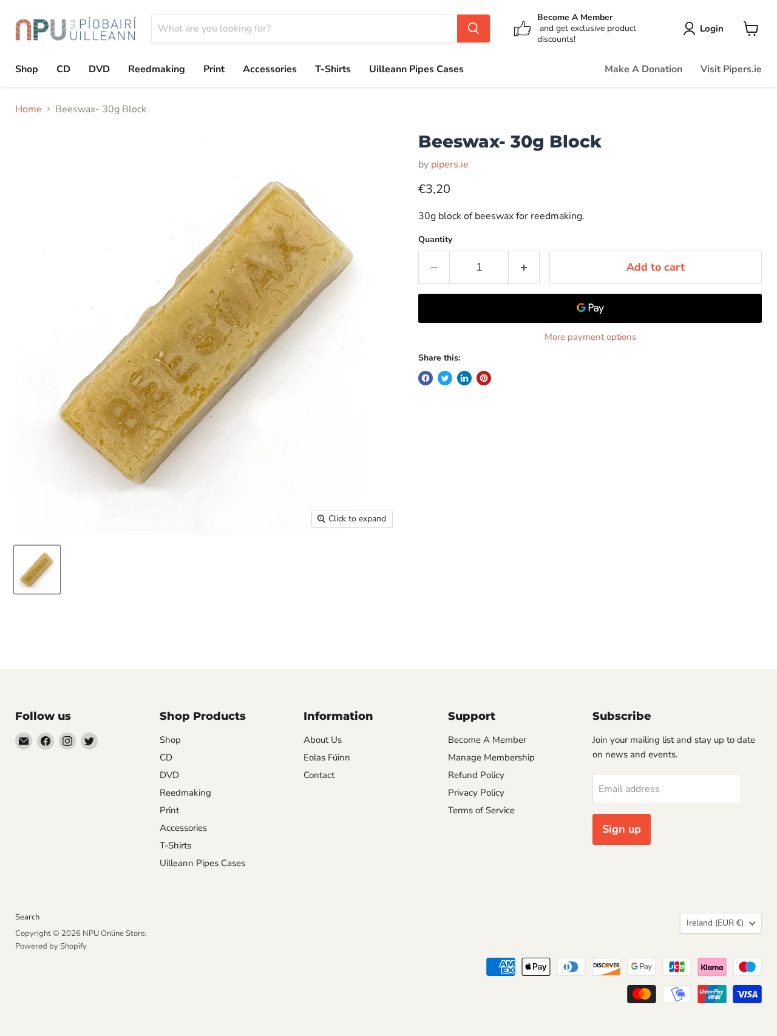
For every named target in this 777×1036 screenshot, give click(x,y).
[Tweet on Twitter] (445, 378)
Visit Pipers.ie (731, 69)
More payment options (590, 337)
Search (27, 917)
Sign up (621, 829)
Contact (319, 775)
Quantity (435, 240)
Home (28, 109)
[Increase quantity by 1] (524, 267)
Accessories (270, 69)
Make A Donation (643, 69)
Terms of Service (481, 810)
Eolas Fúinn (327, 757)
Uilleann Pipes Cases (416, 69)
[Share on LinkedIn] (464, 378)
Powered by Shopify (51, 946)
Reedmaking (156, 69)
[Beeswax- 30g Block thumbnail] (37, 570)
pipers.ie (450, 164)
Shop (26, 69)
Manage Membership (491, 757)
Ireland (715, 923)
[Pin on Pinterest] (484, 378)
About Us (323, 740)
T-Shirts (333, 69)
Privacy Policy (476, 793)
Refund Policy (476, 775)
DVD (99, 69)
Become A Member (487, 740)
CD (63, 69)
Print (214, 69)
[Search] (473, 28)
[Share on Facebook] (425, 378)
